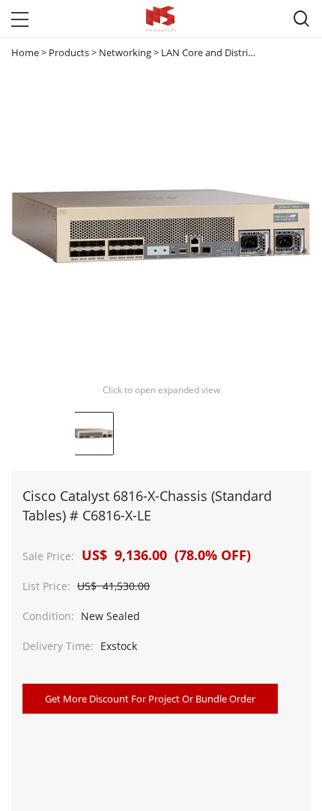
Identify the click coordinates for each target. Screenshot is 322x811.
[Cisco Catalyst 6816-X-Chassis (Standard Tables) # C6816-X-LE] (92, 433)
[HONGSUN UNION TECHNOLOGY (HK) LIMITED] (161, 18)
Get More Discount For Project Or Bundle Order (150, 698)
